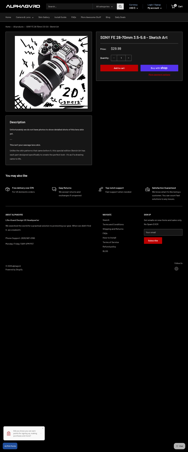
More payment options (159, 74)
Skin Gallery (44, 17)
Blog (108, 17)
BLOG (105, 251)
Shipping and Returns (113, 229)
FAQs (73, 17)
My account (154, 7)
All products (18, 27)
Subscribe (153, 240)
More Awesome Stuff (91, 17)
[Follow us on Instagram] (176, 268)
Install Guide (60, 17)
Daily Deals (120, 17)
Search (106, 220)
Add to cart (119, 68)
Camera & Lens (23, 17)
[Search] (120, 6)
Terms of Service (111, 242)
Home (8, 17)
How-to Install (109, 237)
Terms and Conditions (113, 224)
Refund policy (109, 246)
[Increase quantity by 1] (128, 58)
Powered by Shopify (14, 269)
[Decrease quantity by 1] (114, 58)
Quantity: (104, 58)
